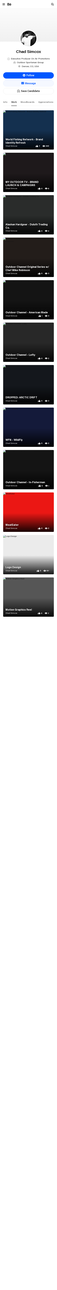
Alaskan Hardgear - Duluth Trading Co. (27, 226)
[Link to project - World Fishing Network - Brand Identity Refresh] (28, 130)
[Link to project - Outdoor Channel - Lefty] (28, 342)
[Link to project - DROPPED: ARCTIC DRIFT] (28, 384)
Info (5, 102)
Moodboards (28, 102)
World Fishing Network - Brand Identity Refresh (24, 141)
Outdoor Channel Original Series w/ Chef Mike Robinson (27, 268)
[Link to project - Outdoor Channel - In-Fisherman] (28, 469)
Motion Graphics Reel (19, 609)
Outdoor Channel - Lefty (20, 354)
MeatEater (12, 524)
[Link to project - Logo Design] (28, 554)
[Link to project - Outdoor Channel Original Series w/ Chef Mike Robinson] (28, 257)
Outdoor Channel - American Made (27, 312)
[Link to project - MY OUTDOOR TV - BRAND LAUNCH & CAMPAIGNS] (28, 172)
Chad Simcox (11, 146)
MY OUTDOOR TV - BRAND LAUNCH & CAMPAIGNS (22, 183)
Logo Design (13, 567)
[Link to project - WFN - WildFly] (28, 427)
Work (14, 102)
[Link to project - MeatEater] (28, 512)
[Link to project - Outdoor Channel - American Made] (28, 299)
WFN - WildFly (14, 439)
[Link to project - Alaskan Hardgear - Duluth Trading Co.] (28, 214)
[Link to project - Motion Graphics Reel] (28, 597)
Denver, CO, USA (30, 66)
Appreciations (45, 102)
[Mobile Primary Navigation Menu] (3, 4)
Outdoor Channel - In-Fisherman (25, 482)
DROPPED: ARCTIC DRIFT (21, 397)
